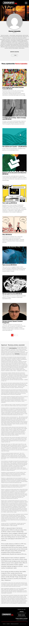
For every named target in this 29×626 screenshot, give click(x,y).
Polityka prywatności (15, 623)
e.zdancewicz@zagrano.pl (22, 619)
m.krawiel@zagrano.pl (21, 616)
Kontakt (8, 623)
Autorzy (4, 623)
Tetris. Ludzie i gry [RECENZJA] (9, 203)
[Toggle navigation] (26, 3)
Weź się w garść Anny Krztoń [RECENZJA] (12, 293)
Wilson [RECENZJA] (7, 234)
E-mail (15, 55)
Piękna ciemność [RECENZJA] (9, 265)
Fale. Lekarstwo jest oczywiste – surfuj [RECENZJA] (14, 146)
